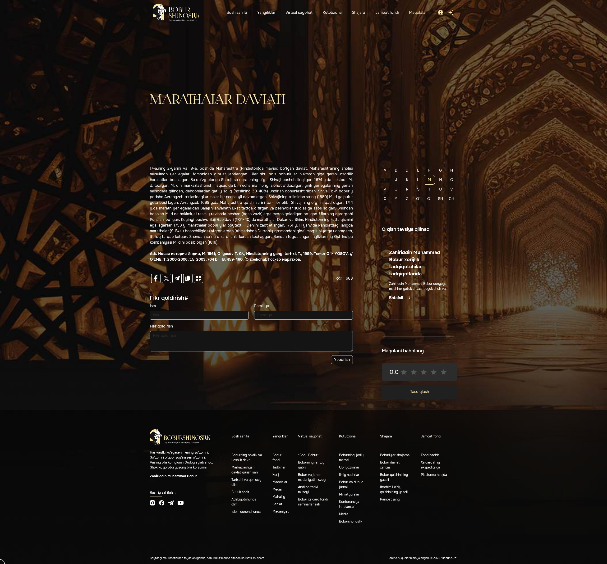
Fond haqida (430, 455)
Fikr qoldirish (161, 326)
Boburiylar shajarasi (395, 455)
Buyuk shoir (240, 492)
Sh (440, 198)
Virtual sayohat (299, 12)
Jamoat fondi (387, 12)
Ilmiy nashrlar (349, 475)
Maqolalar (418, 12)
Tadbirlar (278, 467)
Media (277, 489)
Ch (451, 198)
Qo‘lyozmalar (349, 467)
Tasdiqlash (419, 391)
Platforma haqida (434, 475)
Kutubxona (332, 12)
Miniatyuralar (349, 494)
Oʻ (418, 198)
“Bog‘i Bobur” (308, 455)
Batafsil (396, 297)
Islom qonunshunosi (246, 511)
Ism (153, 305)
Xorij (275, 475)
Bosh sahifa (237, 12)
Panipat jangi (390, 499)
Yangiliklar (266, 12)
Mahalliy (278, 497)
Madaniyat (280, 511)
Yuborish (342, 359)
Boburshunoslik (350, 521)
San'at (277, 504)
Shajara (358, 12)
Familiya (261, 305)
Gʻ (429, 198)
